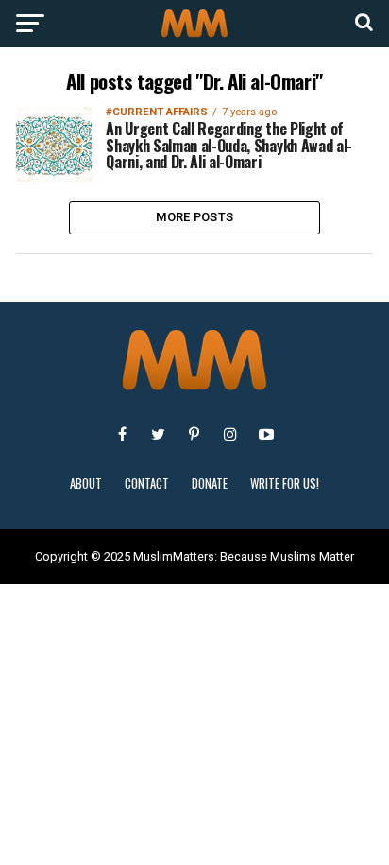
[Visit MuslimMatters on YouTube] (266, 434)
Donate (210, 484)
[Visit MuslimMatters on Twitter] (158, 434)
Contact (147, 484)
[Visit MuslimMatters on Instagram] (230, 434)
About (86, 484)
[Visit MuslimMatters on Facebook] (123, 434)
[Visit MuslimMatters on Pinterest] (194, 434)
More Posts (195, 217)
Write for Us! (284, 484)
